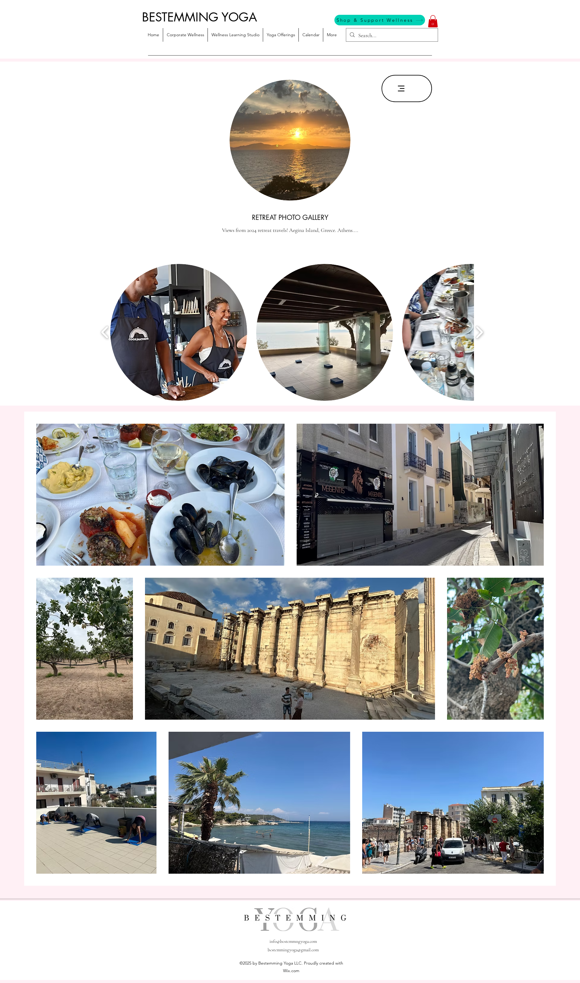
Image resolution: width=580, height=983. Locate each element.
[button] (433, 21)
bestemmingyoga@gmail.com (293, 949)
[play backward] (105, 332)
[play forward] (479, 332)
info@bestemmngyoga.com (293, 941)
